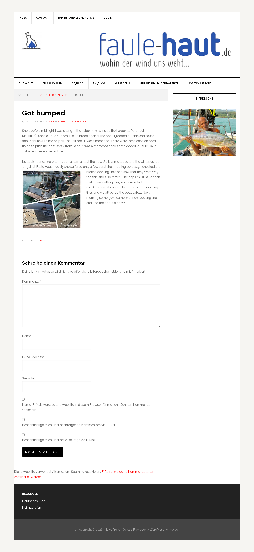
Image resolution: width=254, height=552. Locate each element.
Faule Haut (48, 41)
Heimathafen (31, 507)
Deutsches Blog (33, 501)
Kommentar (31, 281)
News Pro (111, 529)
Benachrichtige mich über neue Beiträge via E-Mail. (59, 440)
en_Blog (41, 240)
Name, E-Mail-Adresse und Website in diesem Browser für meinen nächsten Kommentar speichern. (86, 407)
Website (28, 378)
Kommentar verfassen (72, 121)
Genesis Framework (134, 529)
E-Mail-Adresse (34, 357)
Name (27, 336)
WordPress (157, 529)
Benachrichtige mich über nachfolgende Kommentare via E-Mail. (69, 425)
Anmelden (172, 529)
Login (108, 17)
